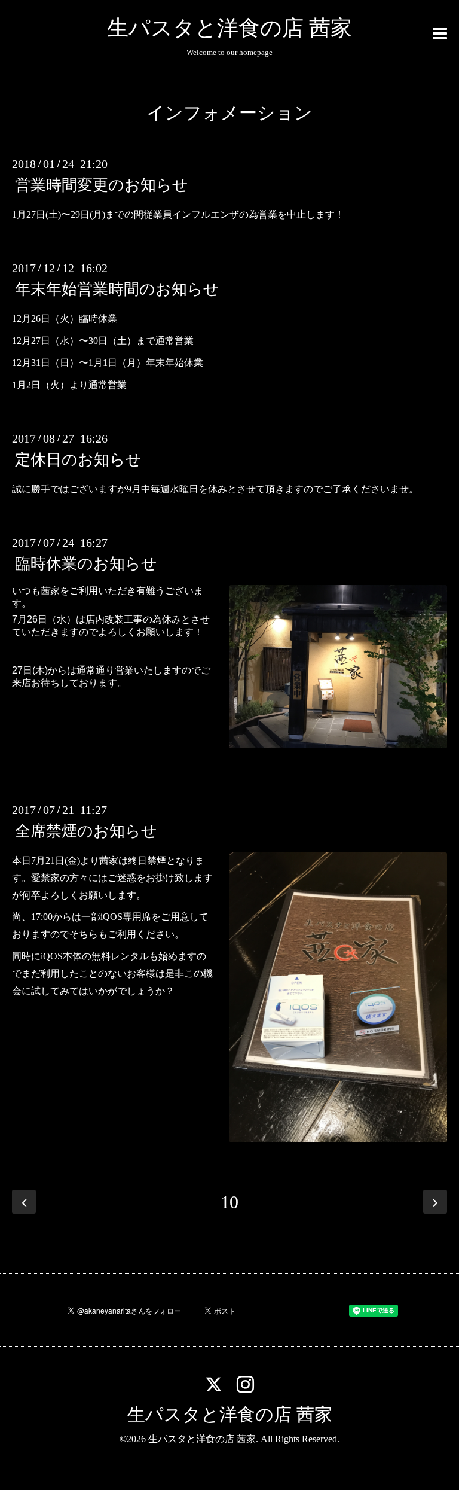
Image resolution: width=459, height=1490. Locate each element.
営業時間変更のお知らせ (101, 185)
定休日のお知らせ (78, 459)
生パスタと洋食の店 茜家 (229, 28)
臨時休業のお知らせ (86, 563)
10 (229, 1202)
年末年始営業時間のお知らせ (117, 289)
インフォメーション (229, 113)
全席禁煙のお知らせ (86, 831)
